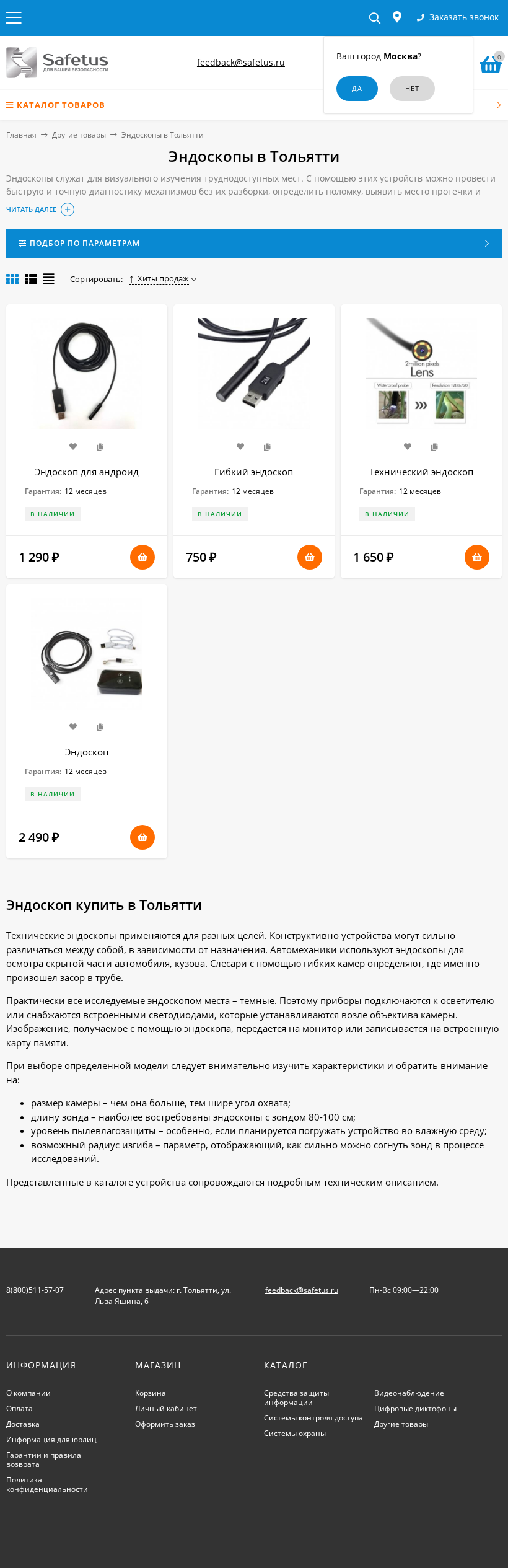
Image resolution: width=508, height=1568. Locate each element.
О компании (28, 1393)
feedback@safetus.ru (241, 62)
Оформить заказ (165, 1424)
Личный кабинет (166, 1408)
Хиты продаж (163, 278)
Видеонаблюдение (409, 1393)
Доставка (23, 1424)
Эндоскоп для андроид (87, 471)
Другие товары (79, 135)
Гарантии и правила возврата (43, 1459)
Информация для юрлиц (51, 1439)
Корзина (150, 1393)
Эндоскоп (86, 752)
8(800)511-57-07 (35, 1290)
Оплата (19, 1408)
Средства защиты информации (296, 1397)
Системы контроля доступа (313, 1417)
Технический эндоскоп (421, 471)
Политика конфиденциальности (47, 1484)
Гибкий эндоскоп (253, 471)
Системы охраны (295, 1433)
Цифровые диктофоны (415, 1408)
